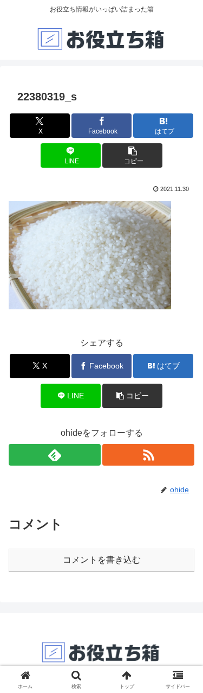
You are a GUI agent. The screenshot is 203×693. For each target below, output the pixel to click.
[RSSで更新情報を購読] (148, 455)
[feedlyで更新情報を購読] (55, 455)
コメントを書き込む (102, 559)
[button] (132, 155)
